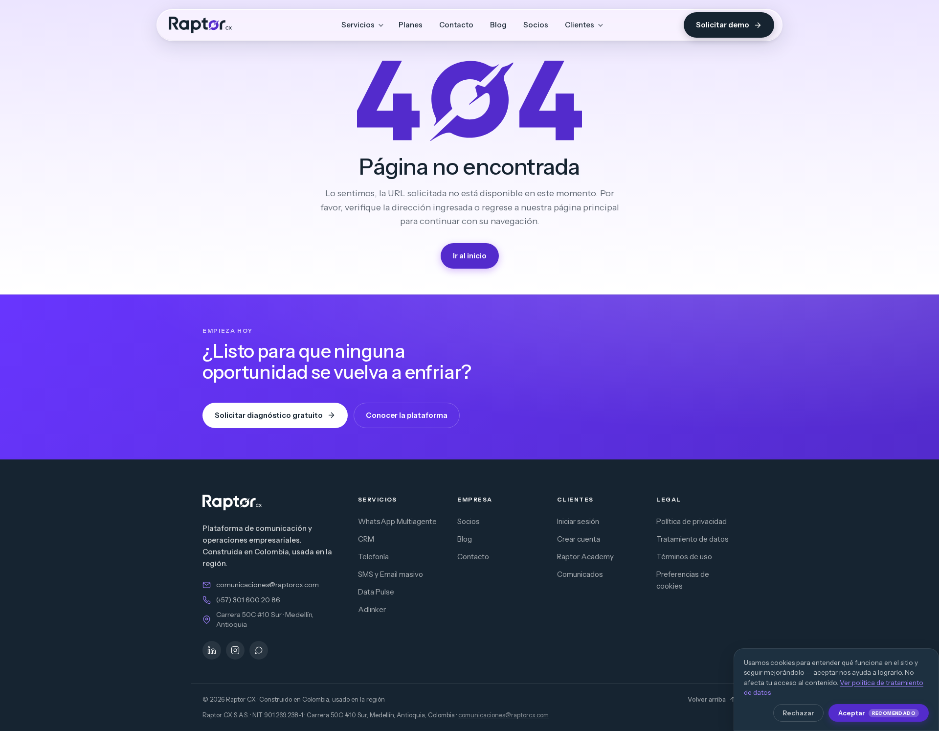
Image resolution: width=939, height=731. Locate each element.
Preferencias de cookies (682, 580)
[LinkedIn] (211, 650)
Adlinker (372, 609)
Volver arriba (707, 699)
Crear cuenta (578, 539)
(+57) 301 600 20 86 (248, 599)
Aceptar (877, 713)
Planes (411, 24)
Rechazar (798, 713)
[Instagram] (235, 650)
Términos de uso (684, 556)
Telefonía (373, 556)
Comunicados (580, 574)
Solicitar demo (722, 24)
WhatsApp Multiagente (397, 521)
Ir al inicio (470, 255)
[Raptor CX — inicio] (200, 25)
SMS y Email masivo (390, 574)
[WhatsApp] (258, 650)
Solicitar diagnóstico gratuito (269, 415)
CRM (366, 539)
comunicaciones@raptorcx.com (267, 584)
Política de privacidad (691, 521)
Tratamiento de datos (692, 539)
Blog (498, 24)
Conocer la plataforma (406, 415)
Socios (535, 24)
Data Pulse (376, 591)
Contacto (456, 24)
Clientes (579, 24)
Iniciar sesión (578, 521)
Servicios (358, 24)
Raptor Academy (585, 556)
